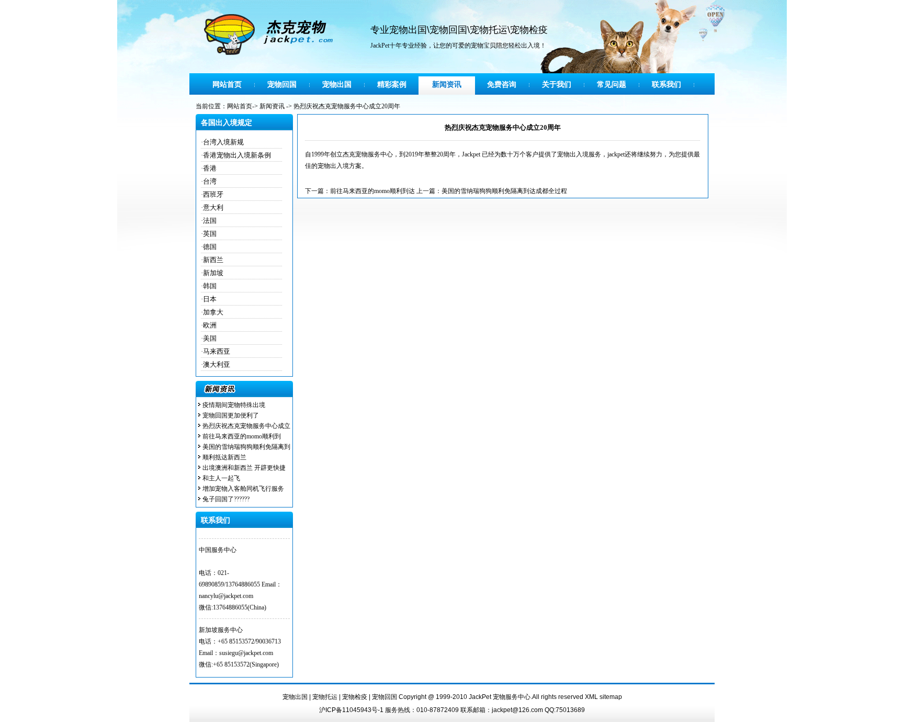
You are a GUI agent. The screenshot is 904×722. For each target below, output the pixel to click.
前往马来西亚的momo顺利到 (241, 436)
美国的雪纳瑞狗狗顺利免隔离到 (246, 446)
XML (591, 697)
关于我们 (556, 84)
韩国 (210, 286)
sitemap (611, 697)
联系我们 (666, 84)
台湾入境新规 (223, 142)
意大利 (213, 207)
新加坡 (213, 273)
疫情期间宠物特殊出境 (233, 405)
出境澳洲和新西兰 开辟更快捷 (244, 467)
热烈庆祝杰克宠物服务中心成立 (246, 426)
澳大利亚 (216, 364)
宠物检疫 (529, 30)
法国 (210, 220)
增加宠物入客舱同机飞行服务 (243, 488)
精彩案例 (391, 84)
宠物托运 (488, 30)
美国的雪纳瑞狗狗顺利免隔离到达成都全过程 (504, 191)
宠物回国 (448, 30)
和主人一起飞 (221, 478)
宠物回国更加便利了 (230, 415)
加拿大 (213, 312)
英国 (210, 234)
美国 (210, 338)
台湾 (210, 181)
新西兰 (213, 260)
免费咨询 (501, 84)
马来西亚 (216, 351)
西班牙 (213, 194)
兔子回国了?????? (226, 499)
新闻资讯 (446, 84)
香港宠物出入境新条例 (237, 155)
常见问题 (611, 84)
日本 (210, 299)
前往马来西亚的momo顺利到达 (372, 191)
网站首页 (227, 84)
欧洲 (210, 325)
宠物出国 (408, 30)
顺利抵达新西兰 (224, 457)
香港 (210, 168)
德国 (210, 247)
